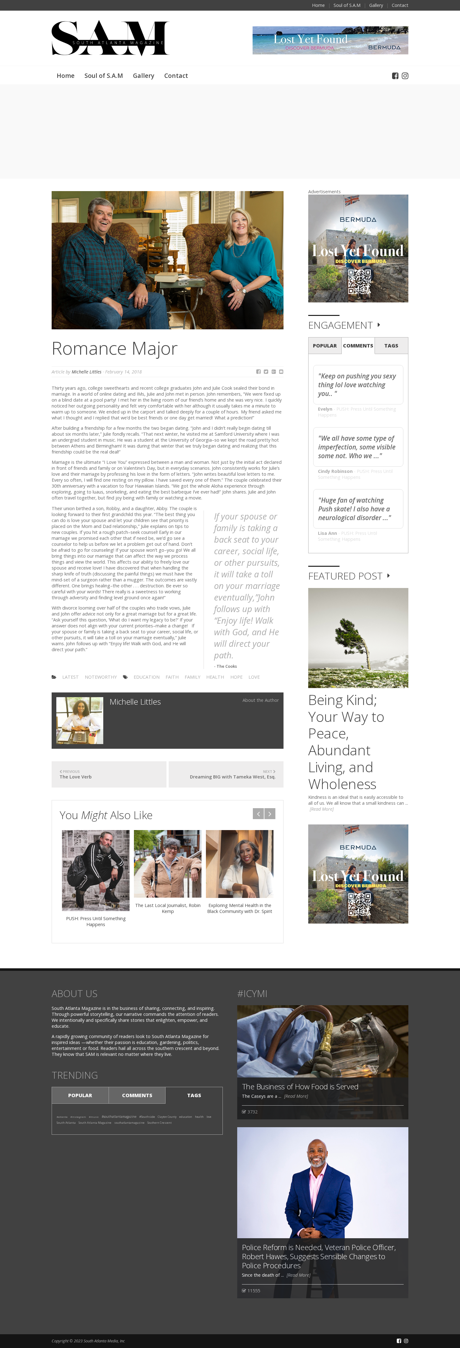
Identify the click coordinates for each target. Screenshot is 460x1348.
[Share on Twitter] (266, 371)
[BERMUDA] (358, 248)
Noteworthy (101, 677)
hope (236, 677)
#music (94, 1116)
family (192, 677)
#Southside (147, 1117)
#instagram (78, 1116)
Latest (70, 677)
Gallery (376, 5)
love (254, 677)
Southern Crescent (159, 1122)
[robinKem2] (168, 864)
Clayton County (167, 1116)
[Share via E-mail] (281, 371)
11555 (253, 1291)
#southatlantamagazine (119, 1116)
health (215, 677)
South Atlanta (66, 1123)
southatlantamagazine (129, 1122)
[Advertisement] (230, 131)
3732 (252, 1112)
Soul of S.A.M (347, 5)
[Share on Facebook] (258, 371)
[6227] (96, 870)
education (147, 677)
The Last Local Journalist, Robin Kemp (168, 908)
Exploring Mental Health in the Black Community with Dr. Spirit (239, 908)
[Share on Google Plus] (274, 371)
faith (172, 677)
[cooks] (168, 259)
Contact (400, 5)
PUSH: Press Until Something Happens (96, 921)
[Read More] (322, 809)
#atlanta (62, 1116)
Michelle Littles (86, 372)
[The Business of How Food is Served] (322, 1062)
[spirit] (239, 864)
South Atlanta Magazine (95, 1123)
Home (318, 5)
